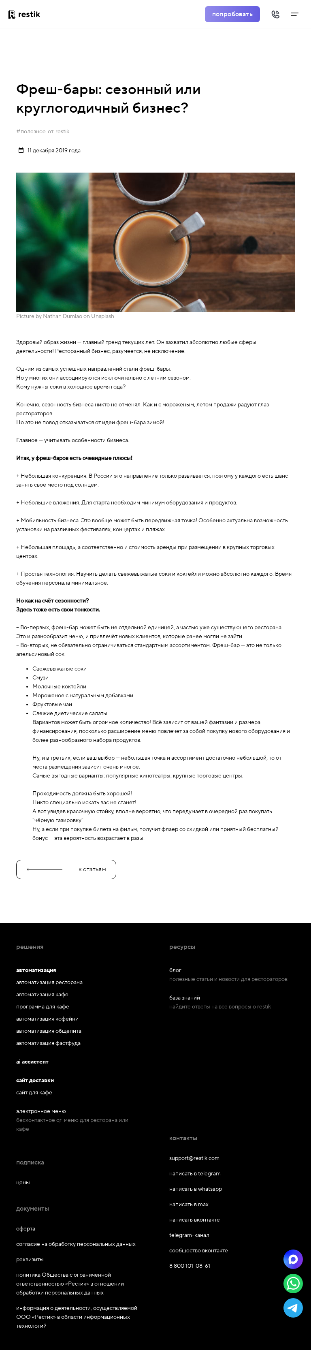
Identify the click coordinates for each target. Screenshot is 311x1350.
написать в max (189, 1204)
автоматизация (36, 970)
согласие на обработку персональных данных (76, 1244)
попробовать (232, 14)
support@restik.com (194, 1158)
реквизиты (30, 1259)
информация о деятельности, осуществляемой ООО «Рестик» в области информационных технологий (76, 1317)
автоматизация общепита (48, 1031)
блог (175, 970)
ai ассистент (32, 1062)
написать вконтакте (194, 1220)
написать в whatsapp (195, 1189)
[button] (293, 1259)
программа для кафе (42, 1006)
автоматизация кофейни (47, 1019)
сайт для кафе (34, 1092)
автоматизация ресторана (49, 982)
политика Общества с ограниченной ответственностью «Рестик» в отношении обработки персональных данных (70, 1284)
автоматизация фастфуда (48, 1043)
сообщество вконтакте (198, 1250)
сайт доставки (35, 1080)
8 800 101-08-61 (189, 1266)
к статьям (92, 869)
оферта (25, 1229)
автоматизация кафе (42, 994)
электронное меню (41, 1111)
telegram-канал (189, 1235)
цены (23, 1182)
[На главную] (27, 14)
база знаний (184, 998)
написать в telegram (195, 1173)
